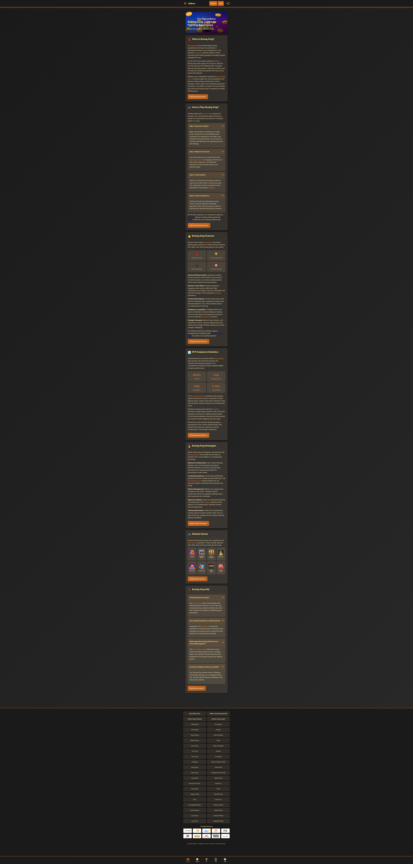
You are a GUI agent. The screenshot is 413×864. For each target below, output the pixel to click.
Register (213, 3)
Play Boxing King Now (198, 97)
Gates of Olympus (218, 746)
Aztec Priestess (218, 735)
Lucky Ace (194, 821)
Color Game (194, 789)
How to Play (194, 746)
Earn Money (218, 724)
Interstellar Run (218, 794)
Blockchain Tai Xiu (194, 783)
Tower (218, 789)
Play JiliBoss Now (194, 713)
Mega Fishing (218, 810)
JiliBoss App (194, 724)
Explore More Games (197, 579)
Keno (194, 799)
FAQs (218, 740)
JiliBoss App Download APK (218, 713)
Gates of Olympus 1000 (218, 762)
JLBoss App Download (195, 719)
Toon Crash (194, 756)
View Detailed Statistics (198, 435)
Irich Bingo (218, 756)
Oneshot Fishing (218, 815)
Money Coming (218, 805)
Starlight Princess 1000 (218, 772)
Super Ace (218, 783)
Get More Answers (197, 688)
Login (221, 3)
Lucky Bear (194, 815)
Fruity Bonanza (194, 810)
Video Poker (194, 772)
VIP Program (194, 729)
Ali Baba (218, 729)
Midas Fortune (194, 740)
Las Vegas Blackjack (194, 805)
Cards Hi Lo (218, 799)
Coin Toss (191, 217)
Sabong (218, 751)
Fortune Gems (194, 735)
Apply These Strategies (198, 523)
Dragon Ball (194, 767)
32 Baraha (195, 762)
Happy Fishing (194, 794)
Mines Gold (218, 767)
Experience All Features (198, 341)
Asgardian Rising (218, 821)
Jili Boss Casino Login (218, 719)
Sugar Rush (194, 778)
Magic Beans (218, 778)
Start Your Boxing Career (199, 225)
